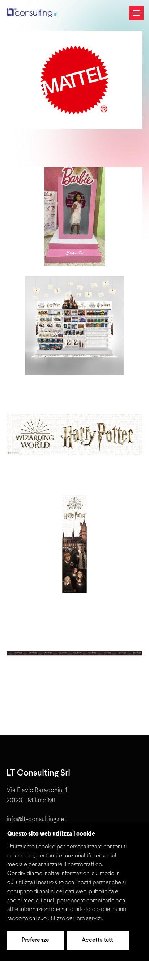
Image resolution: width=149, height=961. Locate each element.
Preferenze (35, 940)
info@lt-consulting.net (37, 819)
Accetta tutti (98, 940)
